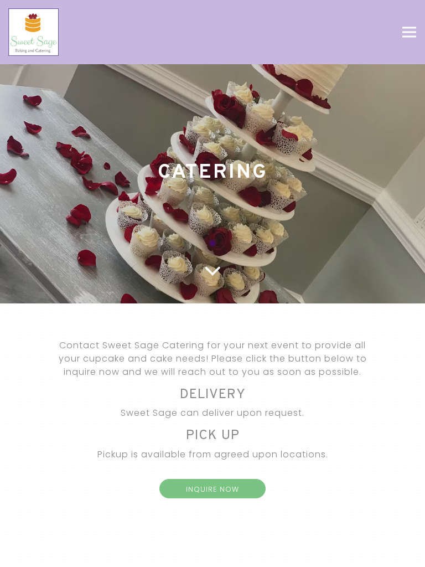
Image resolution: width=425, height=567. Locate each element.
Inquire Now (212, 489)
